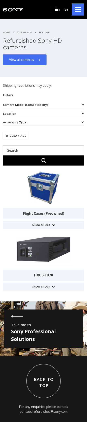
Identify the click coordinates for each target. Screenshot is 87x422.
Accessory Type (14, 122)
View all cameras (21, 59)
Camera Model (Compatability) (25, 105)
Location (9, 113)
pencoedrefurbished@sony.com (44, 411)
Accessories (24, 32)
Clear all (18, 136)
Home (6, 32)
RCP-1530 (44, 32)
